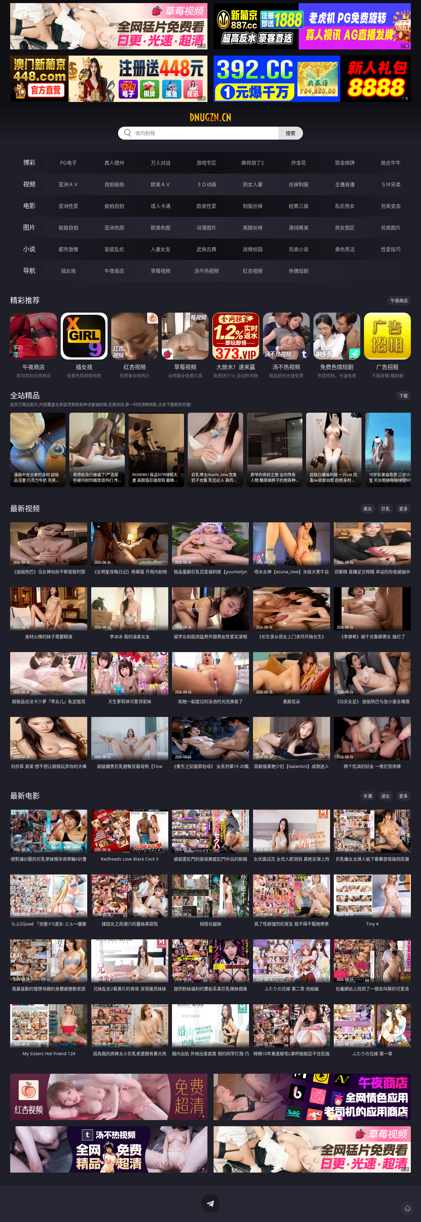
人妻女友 (160, 249)
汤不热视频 (206, 271)
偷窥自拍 (68, 227)
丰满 (367, 796)
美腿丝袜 (253, 227)
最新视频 (25, 508)
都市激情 (68, 249)
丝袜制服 (299, 184)
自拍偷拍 (114, 184)
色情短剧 (299, 271)
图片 (29, 227)
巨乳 (385, 509)
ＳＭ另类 (391, 184)
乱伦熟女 (345, 206)
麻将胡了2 (252, 162)
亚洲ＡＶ (68, 184)
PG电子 (68, 162)
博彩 (29, 162)
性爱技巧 (391, 249)
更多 (403, 509)
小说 (29, 249)
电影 (29, 206)
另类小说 (299, 249)
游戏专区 (206, 162)
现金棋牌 (345, 162)
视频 (29, 184)
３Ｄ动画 (206, 184)
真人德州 (114, 162)
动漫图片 (206, 227)
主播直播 (345, 184)
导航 (29, 271)
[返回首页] (407, 1208)
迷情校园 (253, 249)
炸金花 (298, 162)
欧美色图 (160, 227)
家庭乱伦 (114, 249)
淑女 (385, 796)
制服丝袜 (253, 206)
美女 (367, 509)
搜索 (291, 133)
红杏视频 (253, 271)
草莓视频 (160, 271)
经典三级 (299, 206)
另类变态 (391, 206)
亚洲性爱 (68, 206)
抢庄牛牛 (391, 162)
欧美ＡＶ (160, 184)
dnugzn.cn (210, 117)
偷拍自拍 (114, 206)
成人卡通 (160, 206)
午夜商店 (114, 271)
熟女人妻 (253, 184)
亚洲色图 (114, 227)
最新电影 (25, 795)
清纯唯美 (299, 227)
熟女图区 (345, 227)
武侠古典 (206, 249)
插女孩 (68, 271)
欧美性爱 (206, 206)
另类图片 (391, 227)
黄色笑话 (345, 249)
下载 (403, 395)
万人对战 (160, 162)
